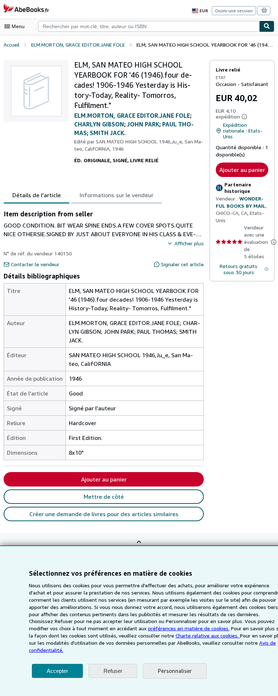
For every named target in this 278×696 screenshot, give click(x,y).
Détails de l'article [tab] (36, 195)
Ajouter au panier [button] (242, 169)
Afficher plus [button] (189, 243)
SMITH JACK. (108, 133)
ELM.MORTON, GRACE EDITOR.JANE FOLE (132, 115)
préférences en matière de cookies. (188, 628)
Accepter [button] (57, 671)
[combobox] (148, 26)
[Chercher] (267, 26)
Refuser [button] (113, 671)
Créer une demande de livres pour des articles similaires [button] (103, 514)
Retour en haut (139, 547)
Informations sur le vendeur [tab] (116, 195)
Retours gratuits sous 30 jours (238, 269)
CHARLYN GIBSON (99, 124)
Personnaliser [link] (175, 670)
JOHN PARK (143, 124)
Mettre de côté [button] (104, 496)
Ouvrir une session (234, 10)
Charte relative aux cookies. (208, 635)
